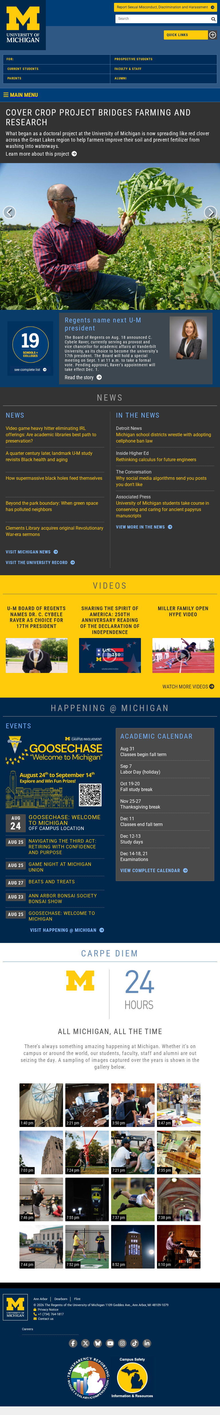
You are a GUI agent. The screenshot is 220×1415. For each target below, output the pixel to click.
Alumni (121, 78)
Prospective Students (134, 59)
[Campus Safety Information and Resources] (132, 1378)
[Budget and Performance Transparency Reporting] (88, 1378)
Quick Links (177, 35)
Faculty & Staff (128, 69)
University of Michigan (23, 25)
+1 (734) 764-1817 (51, 1314)
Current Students (23, 69)
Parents (14, 78)
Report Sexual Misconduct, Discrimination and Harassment (162, 7)
